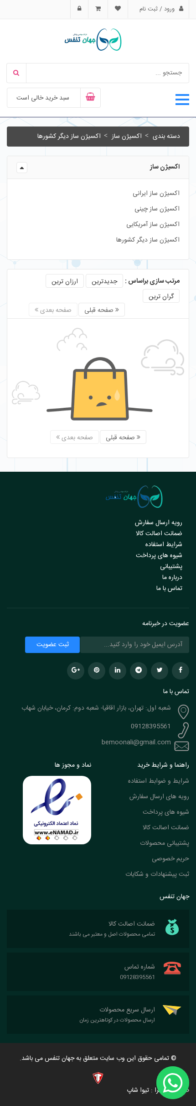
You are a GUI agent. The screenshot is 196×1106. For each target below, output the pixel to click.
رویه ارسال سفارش (158, 522)
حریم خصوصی (170, 858)
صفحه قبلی (99, 310)
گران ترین (161, 296)
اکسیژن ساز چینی (157, 209)
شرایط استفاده (163, 544)
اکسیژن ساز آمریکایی (153, 224)
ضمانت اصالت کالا (159, 533)
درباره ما (172, 577)
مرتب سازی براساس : (152, 281)
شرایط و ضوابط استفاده (158, 781)
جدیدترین (104, 281)
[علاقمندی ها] (118, 9)
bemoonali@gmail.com (136, 742)
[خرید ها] (98, 9)
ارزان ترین (65, 281)
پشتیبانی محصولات (164, 843)
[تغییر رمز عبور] (79, 9)
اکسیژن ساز (127, 136)
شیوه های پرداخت (159, 555)
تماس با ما (169, 588)
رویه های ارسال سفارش (159, 796)
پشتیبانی (171, 566)
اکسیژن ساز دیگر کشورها (69, 136)
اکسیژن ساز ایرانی (156, 193)
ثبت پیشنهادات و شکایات (157, 874)
